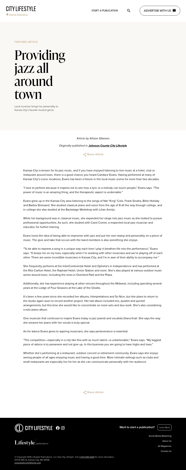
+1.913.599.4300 (86, 457)
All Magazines (164, 446)
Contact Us (166, 451)
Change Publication (18, 14)
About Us (166, 441)
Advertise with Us (157, 11)
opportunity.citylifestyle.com (28, 462)
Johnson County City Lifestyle (107, 145)
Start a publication (105, 10)
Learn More (164, 427)
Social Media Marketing (160, 436)
